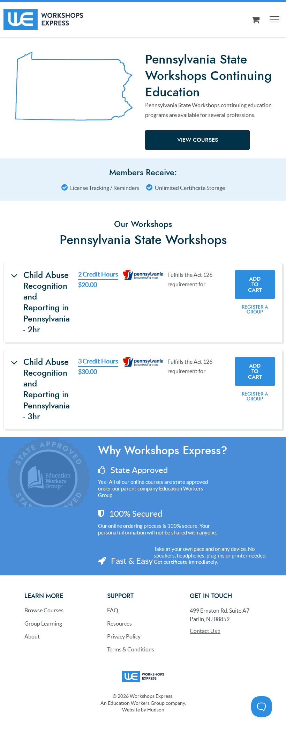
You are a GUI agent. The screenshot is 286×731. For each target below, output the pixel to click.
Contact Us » (205, 631)
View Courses (197, 140)
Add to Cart (255, 284)
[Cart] (255, 19)
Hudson (155, 709)
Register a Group (255, 310)
